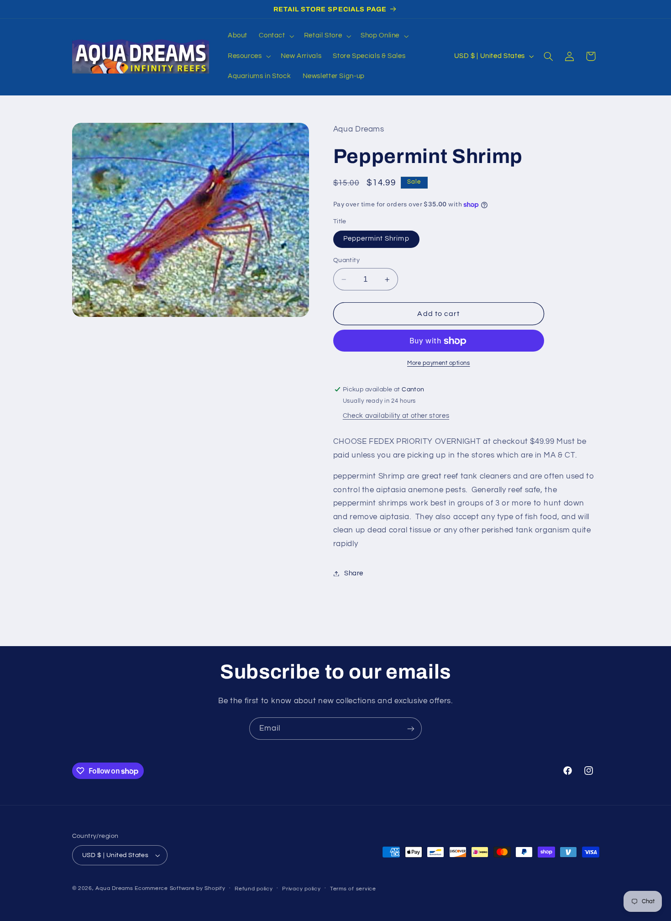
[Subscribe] (410, 728)
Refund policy (254, 888)
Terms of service (353, 888)
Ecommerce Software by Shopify (180, 888)
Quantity (346, 261)
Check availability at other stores (396, 416)
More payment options (438, 364)
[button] (275, 36)
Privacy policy (301, 888)
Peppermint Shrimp (376, 239)
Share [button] (353, 573)
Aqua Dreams (114, 888)
